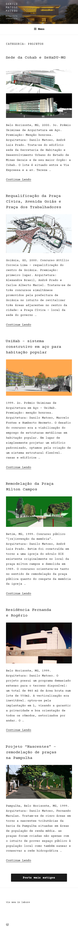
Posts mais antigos (39, 877)
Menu (41, 29)
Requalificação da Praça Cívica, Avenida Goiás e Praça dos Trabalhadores (33, 202)
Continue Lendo (18, 179)
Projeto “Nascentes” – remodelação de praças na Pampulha (31, 752)
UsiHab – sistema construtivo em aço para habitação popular (33, 347)
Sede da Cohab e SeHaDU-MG (36, 57)
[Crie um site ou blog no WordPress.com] (7, 925)
